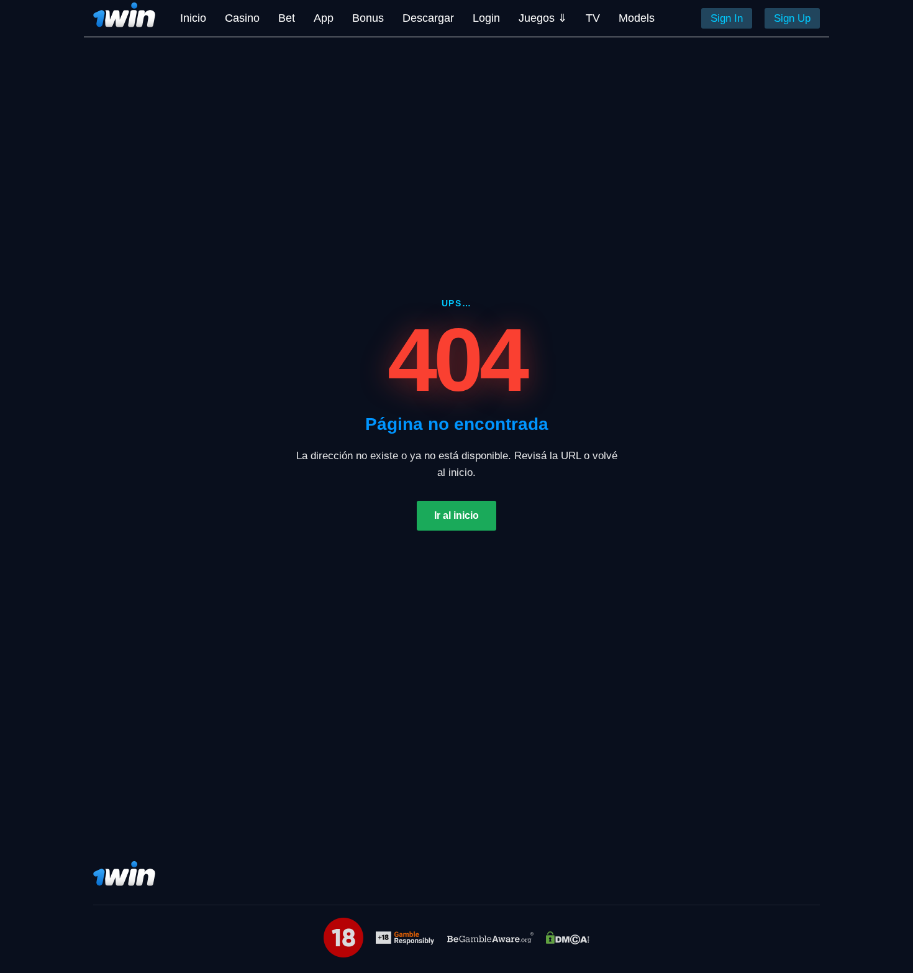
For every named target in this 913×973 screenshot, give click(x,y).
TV (593, 18)
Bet (286, 18)
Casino (242, 18)
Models (637, 18)
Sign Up (792, 18)
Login (486, 18)
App (324, 18)
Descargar (428, 18)
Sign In (727, 18)
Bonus (368, 18)
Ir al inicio (456, 515)
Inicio (193, 18)
